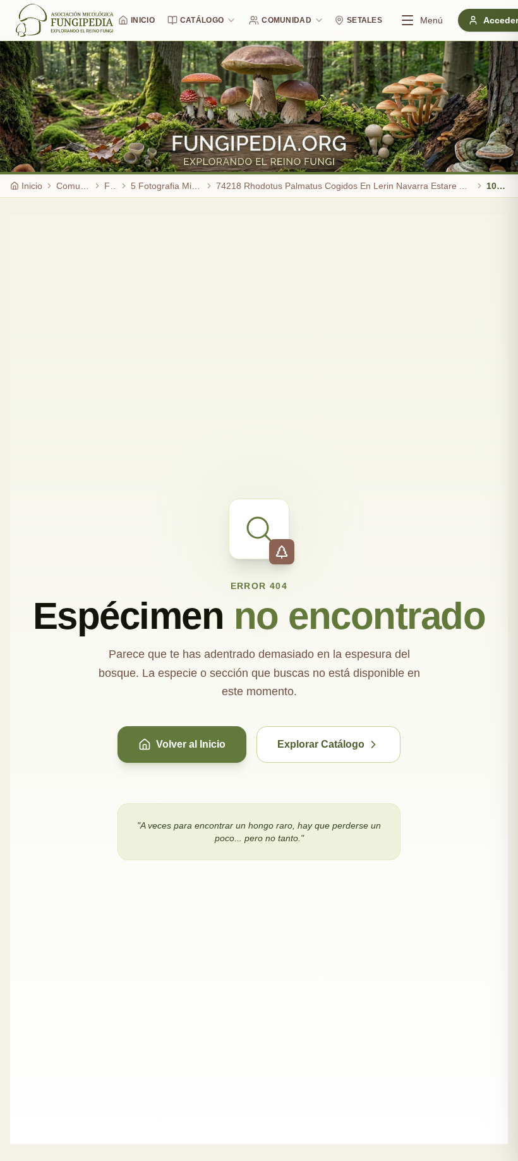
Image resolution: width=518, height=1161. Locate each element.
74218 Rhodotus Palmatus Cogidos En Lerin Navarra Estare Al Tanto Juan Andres (344, 186)
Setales (364, 20)
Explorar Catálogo (320, 744)
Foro (110, 186)
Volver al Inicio (191, 744)
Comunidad (286, 20)
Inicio (143, 20)
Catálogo (202, 20)
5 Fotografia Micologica (166, 186)
